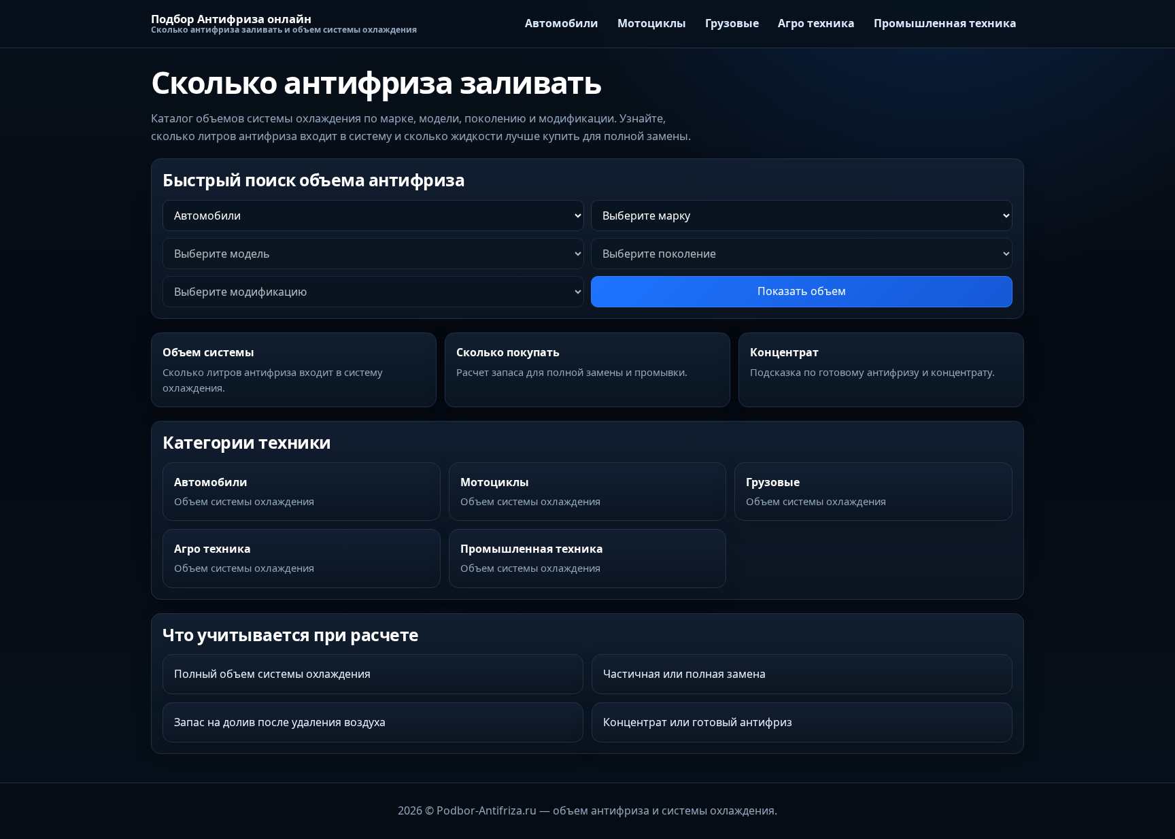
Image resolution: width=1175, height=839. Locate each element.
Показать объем (801, 291)
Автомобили (561, 23)
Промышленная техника (945, 23)
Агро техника (816, 23)
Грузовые (732, 23)
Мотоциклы (651, 23)
